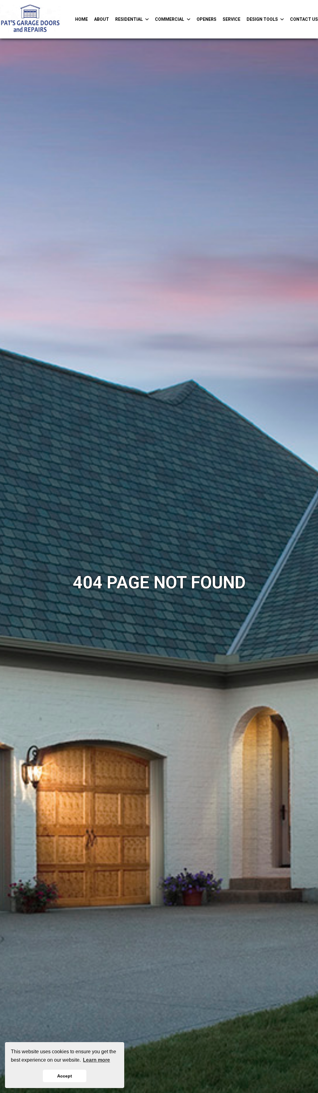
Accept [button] (64, 1075)
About (101, 19)
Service (231, 19)
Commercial (169, 19)
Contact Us (304, 19)
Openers (206, 19)
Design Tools (262, 19)
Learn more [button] (96, 1060)
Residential (129, 19)
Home (81, 19)
